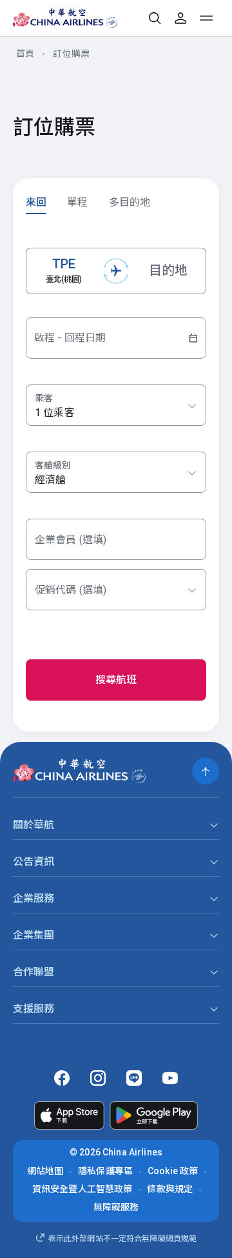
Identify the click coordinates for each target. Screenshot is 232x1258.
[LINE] (134, 1078)
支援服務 (34, 1009)
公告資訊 (34, 861)
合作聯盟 (34, 972)
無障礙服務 (116, 1207)
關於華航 (34, 825)
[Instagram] (98, 1078)
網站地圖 (45, 1171)
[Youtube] (170, 1078)
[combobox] (116, 473)
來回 (36, 202)
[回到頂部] (205, 770)
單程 (77, 202)
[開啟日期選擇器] (193, 338)
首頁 (25, 53)
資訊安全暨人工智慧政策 (82, 1189)
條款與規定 (170, 1189)
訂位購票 (71, 53)
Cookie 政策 (173, 1171)
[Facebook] (62, 1078)
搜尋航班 (116, 680)
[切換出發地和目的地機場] (116, 271)
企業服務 (34, 898)
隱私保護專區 (105, 1171)
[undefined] (56, 18)
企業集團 (34, 935)
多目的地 (130, 202)
